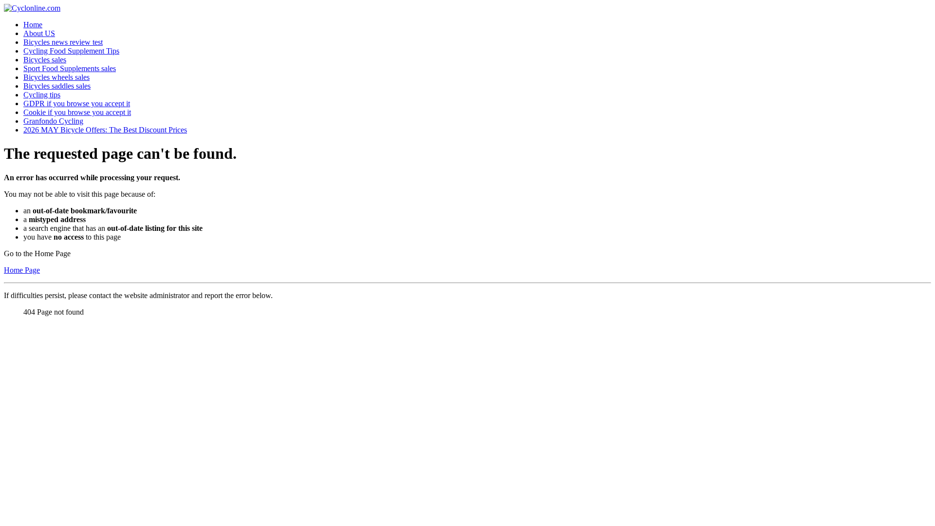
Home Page (22, 270)
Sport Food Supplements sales (69, 68)
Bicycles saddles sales (57, 86)
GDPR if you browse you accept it (76, 103)
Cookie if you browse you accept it (77, 112)
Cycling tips (41, 95)
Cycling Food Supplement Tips (71, 51)
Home (32, 24)
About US (39, 33)
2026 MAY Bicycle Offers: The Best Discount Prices (105, 130)
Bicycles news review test (63, 42)
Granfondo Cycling (53, 121)
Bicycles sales (44, 60)
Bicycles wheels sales (56, 77)
